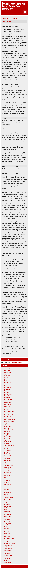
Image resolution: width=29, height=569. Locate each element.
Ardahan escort (7, 426)
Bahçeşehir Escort (8, 467)
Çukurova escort (8, 557)
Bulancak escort (8, 529)
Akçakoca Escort (8, 384)
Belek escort (7, 489)
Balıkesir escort (7, 472)
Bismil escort (7, 507)
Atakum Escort (7, 436)
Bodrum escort (7, 511)
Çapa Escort (7, 553)
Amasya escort (7, 402)
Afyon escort (7, 377)
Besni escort (7, 494)
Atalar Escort (7, 438)
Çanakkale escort (8, 548)
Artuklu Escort (7, 431)
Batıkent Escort (7, 480)
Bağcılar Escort (7, 460)
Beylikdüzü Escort (8, 497)
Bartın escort (7, 477)
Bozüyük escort (7, 524)
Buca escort (7, 526)
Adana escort (7, 370)
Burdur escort (7, 533)
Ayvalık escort (7, 453)
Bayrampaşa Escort (8, 487)
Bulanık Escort (7, 531)
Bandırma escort (8, 475)
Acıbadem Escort (8, 368)
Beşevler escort (7, 490)
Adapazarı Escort (8, 372)
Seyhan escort (7, 560)
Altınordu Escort (8, 396)
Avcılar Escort (7, 443)
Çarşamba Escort (8, 555)
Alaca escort (7, 390)
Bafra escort (7, 458)
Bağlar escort (7, 463)
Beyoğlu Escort (7, 499)
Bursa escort (7, 536)
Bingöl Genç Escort (8, 506)
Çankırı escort (7, 552)
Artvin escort (7, 433)
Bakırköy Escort (7, 468)
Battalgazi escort (8, 484)
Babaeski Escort (8, 457)
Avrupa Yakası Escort (9, 445)
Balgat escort (7, 470)
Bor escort (6, 518)
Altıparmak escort (8, 399)
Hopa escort (7, 558)
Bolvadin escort (7, 514)
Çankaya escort (7, 550)
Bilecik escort (7, 502)
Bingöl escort (7, 504)
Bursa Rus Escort (8, 541)
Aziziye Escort (7, 455)
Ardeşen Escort (7, 428)
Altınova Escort (7, 397)
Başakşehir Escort (8, 479)
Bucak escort (7, 528)
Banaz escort (7, 474)
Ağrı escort (6, 379)
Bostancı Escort (7, 521)
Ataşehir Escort (7, 440)
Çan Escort (6, 546)
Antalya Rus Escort (8, 423)
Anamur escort (7, 406)
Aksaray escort (7, 387)
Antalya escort (7, 418)
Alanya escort (7, 392)
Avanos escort (7, 441)
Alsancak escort (8, 394)
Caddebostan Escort (9, 545)
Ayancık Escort (7, 446)
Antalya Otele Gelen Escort (10, 421)
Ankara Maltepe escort (9, 411)
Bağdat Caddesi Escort (9, 462)
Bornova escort (7, 519)
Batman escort (7, 482)
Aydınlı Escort (7, 450)
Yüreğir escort (7, 562)
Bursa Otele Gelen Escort (10, 540)
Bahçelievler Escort (8, 465)
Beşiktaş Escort (7, 492)
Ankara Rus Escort (8, 414)
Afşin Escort (7, 375)
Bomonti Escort (7, 516)
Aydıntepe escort (8, 452)
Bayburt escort (7, 485)
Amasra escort (7, 401)
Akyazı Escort (7, 389)
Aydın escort (7, 448)
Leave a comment (7, 21)
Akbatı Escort (7, 380)
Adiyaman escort (8, 374)
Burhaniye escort (8, 535)
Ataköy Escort (7, 435)
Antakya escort (7, 416)
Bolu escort (6, 513)
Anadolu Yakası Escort (9, 404)
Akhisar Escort (7, 385)
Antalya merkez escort (9, 419)
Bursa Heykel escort (9, 538)
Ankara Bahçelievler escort (10, 407)
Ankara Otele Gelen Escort (10, 413)
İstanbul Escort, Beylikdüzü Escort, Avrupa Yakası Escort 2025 (14, 6)
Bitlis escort (6, 509)
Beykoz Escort (7, 496)
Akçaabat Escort (8, 382)
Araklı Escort (7, 424)
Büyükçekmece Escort (9, 543)
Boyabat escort (7, 523)
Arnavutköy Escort (8, 429)
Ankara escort (7, 409)
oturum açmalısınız (17, 362)
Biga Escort (6, 501)
